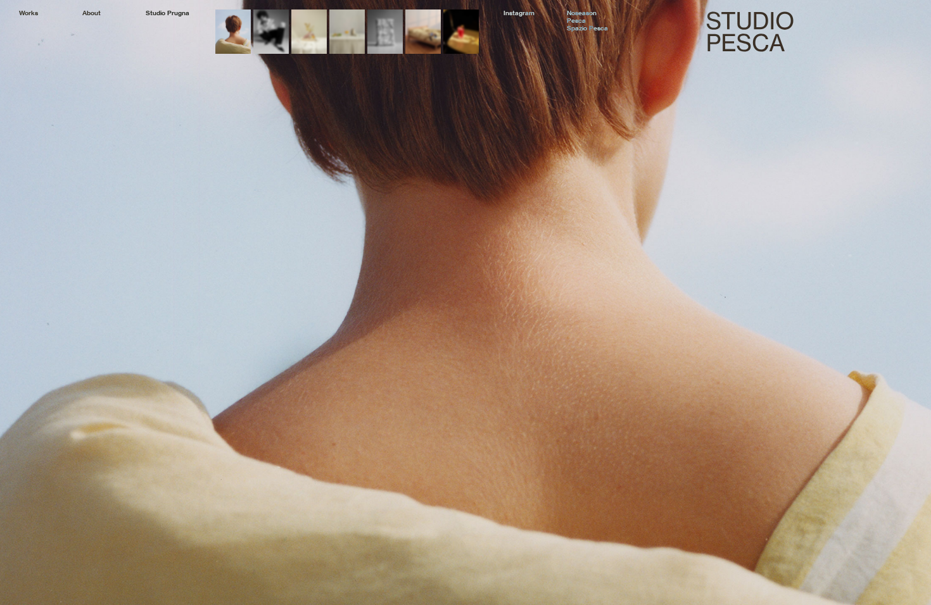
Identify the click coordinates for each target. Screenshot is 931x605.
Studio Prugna (167, 13)
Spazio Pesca (587, 28)
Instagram (519, 13)
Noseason (582, 13)
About (91, 13)
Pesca (576, 21)
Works (28, 13)
